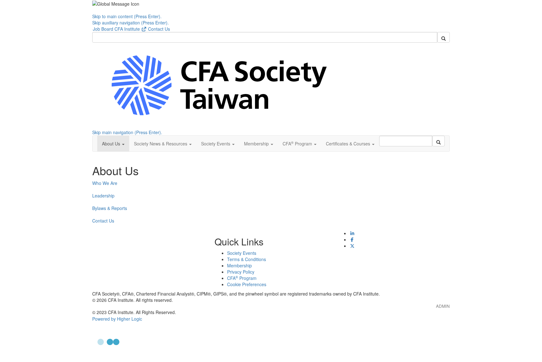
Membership (239, 265)
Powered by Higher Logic (117, 319)
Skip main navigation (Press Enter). (127, 132)
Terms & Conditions (246, 259)
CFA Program (242, 278)
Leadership (103, 195)
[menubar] (131, 29)
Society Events (241, 253)
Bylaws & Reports (109, 208)
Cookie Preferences (246, 284)
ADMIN (443, 306)
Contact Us (159, 29)
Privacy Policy (240, 272)
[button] (113, 143)
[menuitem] (103, 29)
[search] (443, 37)
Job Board (103, 29)
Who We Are (104, 183)
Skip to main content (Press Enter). (127, 16)
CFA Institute (127, 29)
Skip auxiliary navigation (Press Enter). (130, 22)
